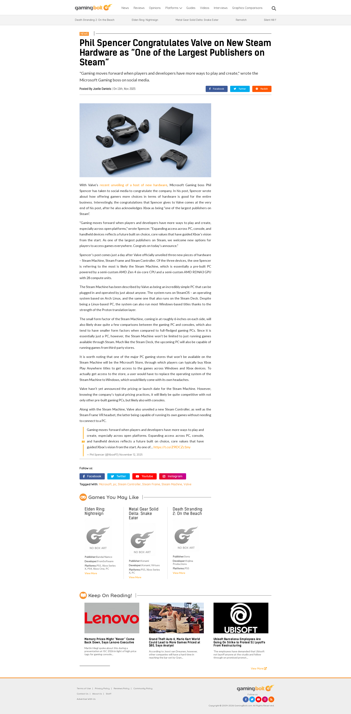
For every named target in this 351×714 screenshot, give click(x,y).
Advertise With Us (86, 699)
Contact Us (82, 693)
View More (91, 573)
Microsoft (105, 484)
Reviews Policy (121, 688)
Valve (187, 484)
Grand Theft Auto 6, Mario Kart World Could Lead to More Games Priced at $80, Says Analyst (174, 642)
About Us (97, 693)
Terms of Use (84, 688)
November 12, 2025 (131, 454)
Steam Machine (172, 484)
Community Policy (142, 688)
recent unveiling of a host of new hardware (133, 185)
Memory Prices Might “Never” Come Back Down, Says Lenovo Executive (109, 640)
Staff (108, 693)
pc (114, 484)
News (84, 33)
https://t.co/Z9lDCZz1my (172, 447)
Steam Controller (129, 484)
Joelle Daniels (102, 89)
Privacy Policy (102, 688)
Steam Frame (151, 484)
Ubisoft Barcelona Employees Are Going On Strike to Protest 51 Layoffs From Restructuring (239, 642)
